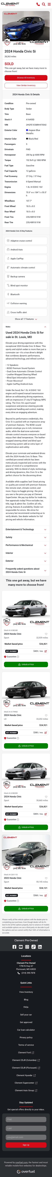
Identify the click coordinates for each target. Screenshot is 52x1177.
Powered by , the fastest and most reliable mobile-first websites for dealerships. (26, 1164)
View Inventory (26, 992)
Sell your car (26, 1014)
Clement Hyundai (24, 1075)
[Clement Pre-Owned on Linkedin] (39, 946)
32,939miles (42, 637)
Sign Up (26, 1145)
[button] (38, 4)
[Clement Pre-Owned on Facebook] (13, 946)
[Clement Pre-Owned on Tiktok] (32, 946)
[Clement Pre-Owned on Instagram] (26, 946)
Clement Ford (24, 1052)
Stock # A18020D (11, 793)
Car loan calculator (26, 1030)
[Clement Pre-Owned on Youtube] (20, 946)
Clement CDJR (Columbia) (24, 1060)
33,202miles (42, 719)
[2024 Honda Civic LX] (26, 690)
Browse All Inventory (26, 78)
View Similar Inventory (26, 85)
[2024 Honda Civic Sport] (26, 609)
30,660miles (42, 800)
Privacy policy (26, 1037)
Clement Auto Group (24, 1090)
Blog (26, 999)
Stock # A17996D (11, 712)
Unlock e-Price (28, 664)
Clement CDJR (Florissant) (24, 1068)
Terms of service (26, 1045)
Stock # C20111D (11, 875)
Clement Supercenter (24, 1083)
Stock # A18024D (11, 630)
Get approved (26, 1022)
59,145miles (42, 882)
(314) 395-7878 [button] (28, 973)
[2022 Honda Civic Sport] (26, 853)
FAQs (26, 1007)
